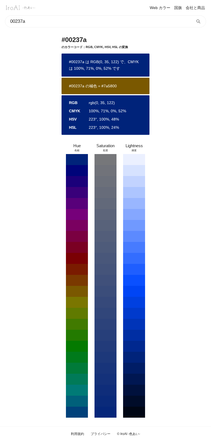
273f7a (105, 335)
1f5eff (134, 269)
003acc (134, 313)
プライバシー (100, 434)
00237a (77, 159)
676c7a (105, 192)
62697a (105, 203)
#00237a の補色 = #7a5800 (93, 86)
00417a (77, 412)
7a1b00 (77, 269)
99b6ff (134, 203)
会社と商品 (195, 7)
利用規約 (77, 434)
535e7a (105, 236)
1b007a (77, 181)
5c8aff (134, 236)
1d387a (105, 357)
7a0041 (77, 236)
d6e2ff (134, 170)
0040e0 (134, 302)
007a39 (77, 368)
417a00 (77, 324)
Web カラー (160, 7)
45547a (105, 269)
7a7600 (77, 302)
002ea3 (134, 335)
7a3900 (77, 280)
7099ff (134, 225)
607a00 (77, 313)
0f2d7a (105, 390)
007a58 (77, 379)
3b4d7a (105, 291)
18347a (105, 368)
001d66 (134, 368)
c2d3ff (134, 181)
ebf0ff (134, 159)
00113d (134, 390)
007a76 (77, 390)
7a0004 (77, 258)
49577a (105, 258)
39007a (77, 192)
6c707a (105, 181)
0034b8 (134, 324)
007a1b (77, 357)
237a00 (77, 335)
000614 (134, 412)
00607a (77, 401)
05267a (105, 412)
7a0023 (77, 247)
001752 (134, 379)
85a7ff (134, 214)
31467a (105, 313)
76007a (77, 214)
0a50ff (134, 280)
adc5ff (134, 192)
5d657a (105, 214)
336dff (134, 258)
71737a (105, 170)
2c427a (105, 324)
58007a (77, 203)
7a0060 (77, 225)
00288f (134, 346)
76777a (105, 159)
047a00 (77, 346)
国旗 (178, 7)
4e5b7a (105, 247)
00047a (77, 170)
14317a (105, 379)
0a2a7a (105, 401)
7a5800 (77, 291)
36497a (105, 302)
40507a (105, 280)
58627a (105, 225)
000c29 (134, 401)
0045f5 (134, 291)
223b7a (105, 346)
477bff (134, 247)
